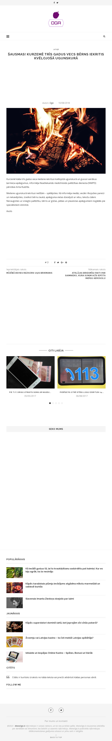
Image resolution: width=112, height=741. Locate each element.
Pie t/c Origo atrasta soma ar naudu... (30, 392)
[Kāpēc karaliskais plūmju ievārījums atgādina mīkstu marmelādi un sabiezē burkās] (14, 587)
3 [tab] (56, 403)
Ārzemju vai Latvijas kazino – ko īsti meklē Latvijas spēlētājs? (59, 638)
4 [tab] (59, 403)
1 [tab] (50, 403)
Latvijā (56, 49)
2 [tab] (53, 403)
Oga (52, 102)
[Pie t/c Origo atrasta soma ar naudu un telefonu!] (30, 372)
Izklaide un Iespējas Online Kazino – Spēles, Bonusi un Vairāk (59, 653)
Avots (9, 211)
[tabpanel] (30, 376)
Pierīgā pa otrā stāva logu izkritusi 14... (82, 392)
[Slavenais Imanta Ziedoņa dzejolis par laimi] (14, 602)
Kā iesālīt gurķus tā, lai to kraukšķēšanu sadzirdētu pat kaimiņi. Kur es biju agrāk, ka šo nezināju (64, 570)
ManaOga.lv (20, 726)
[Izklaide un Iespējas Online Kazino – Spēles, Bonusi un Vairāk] (14, 657)
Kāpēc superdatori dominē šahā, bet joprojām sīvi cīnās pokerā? (62, 623)
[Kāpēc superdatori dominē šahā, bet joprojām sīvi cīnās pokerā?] (14, 626)
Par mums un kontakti (56, 721)
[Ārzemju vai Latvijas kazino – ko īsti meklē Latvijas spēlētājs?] (14, 641)
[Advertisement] (56, 81)
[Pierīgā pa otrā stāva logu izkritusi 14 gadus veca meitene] (81, 372)
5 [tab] (62, 403)
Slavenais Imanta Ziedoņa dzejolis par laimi (50, 598)
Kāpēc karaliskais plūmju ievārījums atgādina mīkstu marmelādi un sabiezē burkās (63, 585)
